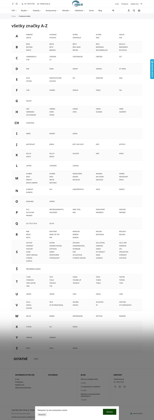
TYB (50, 286)
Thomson (30, 280)
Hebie (121, 109)
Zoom (75, 348)
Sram (98, 255)
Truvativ (76, 283)
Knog (121, 153)
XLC (50, 327)
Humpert (122, 112)
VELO (51, 302)
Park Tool (77, 209)
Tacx (51, 277)
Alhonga (52, 35)
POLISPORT (53, 212)
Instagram (17, 4)
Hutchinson (31, 115)
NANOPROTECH (78, 189)
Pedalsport (100, 209)
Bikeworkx (123, 47)
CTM (27, 60)
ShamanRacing (79, 246)
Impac (28, 134)
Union (28, 294)
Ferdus (75, 90)
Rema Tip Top (54, 234)
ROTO (28, 237)
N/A (50, 189)
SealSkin (76, 243)
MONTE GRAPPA (31, 183)
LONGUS (76, 166)
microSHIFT (123, 177)
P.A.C (27, 209)
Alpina (75, 35)
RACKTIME (53, 231)
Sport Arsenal (32, 255)
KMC (97, 153)
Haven (98, 109)
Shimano (99, 246)
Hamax (75, 109)
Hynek (51, 115)
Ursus (98, 294)
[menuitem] (15, 11)
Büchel (75, 50)
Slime (28, 252)
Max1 (51, 177)
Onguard (30, 201)
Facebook (13, 4)
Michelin (76, 180)
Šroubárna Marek (33, 269)
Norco (122, 189)
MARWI (121, 174)
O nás (117, 4)
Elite (28, 78)
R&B (27, 231)
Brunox (52, 50)
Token (98, 280)
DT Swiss (122, 69)
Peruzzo (122, 209)
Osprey (52, 201)
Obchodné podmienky (23, 388)
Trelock (52, 283)
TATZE (98, 277)
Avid (97, 38)
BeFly (75, 44)
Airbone (29, 35)
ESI (74, 78)
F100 (27, 90)
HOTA (75, 112)
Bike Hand (77, 47)
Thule (51, 280)
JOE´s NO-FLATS (78, 144)
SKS (120, 249)
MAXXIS (75, 177)
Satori (52, 243)
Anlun (121, 35)
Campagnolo (31, 57)
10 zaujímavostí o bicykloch (90, 387)
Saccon (29, 243)
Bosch (28, 50)
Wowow (122, 316)
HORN (51, 112)
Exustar (52, 81)
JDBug (51, 144)
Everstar (99, 78)
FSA (120, 90)
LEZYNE (28, 166)
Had (27, 109)
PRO (74, 212)
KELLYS (51, 153)
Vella (28, 302)
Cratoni (99, 57)
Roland (122, 234)
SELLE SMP (123, 243)
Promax (29, 215)
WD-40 (28, 316)
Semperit (29, 246)
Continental (78, 57)
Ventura (122, 302)
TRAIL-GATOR (31, 283)
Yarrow (52, 337)
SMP (74, 252)
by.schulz (123, 50)
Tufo (121, 283)
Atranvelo (77, 38)
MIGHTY (29, 180)
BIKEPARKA (100, 47)
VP (97, 305)
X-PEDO (28, 327)
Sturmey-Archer (79, 258)
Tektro (122, 277)
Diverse (99, 69)
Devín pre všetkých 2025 (89, 379)
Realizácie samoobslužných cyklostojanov (90, 395)
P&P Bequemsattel (56, 209)
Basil (28, 44)
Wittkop (99, 316)
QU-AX (51, 223)
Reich (28, 234)
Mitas (121, 180)
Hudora (99, 112)
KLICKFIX (76, 153)
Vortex (75, 305)
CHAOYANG (30, 123)
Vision (28, 305)
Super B (29, 261)
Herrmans (30, 112)
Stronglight (54, 258)
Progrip (122, 212)
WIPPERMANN (78, 316)
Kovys (28, 157)
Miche (51, 180)
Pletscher (30, 212)
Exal (121, 78)
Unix (74, 294)
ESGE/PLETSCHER (55, 78)
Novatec (29, 192)
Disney (75, 69)
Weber (51, 316)
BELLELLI (122, 44)
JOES (97, 144)
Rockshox (100, 234)
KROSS (51, 157)
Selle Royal (100, 243)
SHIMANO (122, 246)
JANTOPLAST (30, 144)
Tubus (98, 283)
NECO (98, 189)
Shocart (29, 249)
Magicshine (77, 174)
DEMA (51, 69)
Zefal (51, 348)
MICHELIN (99, 180)
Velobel (76, 302)
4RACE (36, 359)
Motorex (53, 183)
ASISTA (28, 38)
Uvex (121, 294)
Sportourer (54, 255)
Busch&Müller (101, 50)
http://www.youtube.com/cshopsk (124, 386)
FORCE (98, 90)
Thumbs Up (77, 280)
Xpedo (75, 327)
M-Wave (52, 174)
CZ (50, 60)
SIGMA (98, 249)
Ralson (99, 231)
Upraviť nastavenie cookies (22, 413)
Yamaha (29, 337)
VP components (125, 305)
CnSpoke (52, 57)
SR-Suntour (77, 255)
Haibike (52, 109)
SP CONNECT (100, 252)
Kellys (28, 153)
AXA (120, 38)
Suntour (122, 258)
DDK (27, 69)
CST (120, 57)
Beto (51, 47)
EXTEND (29, 81)
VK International (56, 305)
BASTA (51, 44)
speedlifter (123, 252)
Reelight (122, 231)
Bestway (29, 47)
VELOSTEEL (100, 302)
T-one (28, 277)
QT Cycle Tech (31, 223)
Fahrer (52, 90)
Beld (98, 44)
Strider (29, 258)
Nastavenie (42, 414)
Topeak (122, 280)
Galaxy (29, 101)
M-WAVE (29, 174)
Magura (99, 174)
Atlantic (52, 38)
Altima (98, 35)
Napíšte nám (135, 4)
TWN (28, 286)
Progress (99, 212)
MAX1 (28, 177)
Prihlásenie (124, 4)
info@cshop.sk (119, 379)
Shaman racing (55, 246)
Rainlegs (76, 231)
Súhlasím (109, 412)
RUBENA (76, 237)
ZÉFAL (28, 348)
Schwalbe (76, 249)
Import (52, 134)
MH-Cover (100, 177)
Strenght (123, 255)
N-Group (29, 189)
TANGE (75, 277)
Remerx (75, 234)
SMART (51, 252)
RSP (50, 237)
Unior (51, 294)
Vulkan (29, 308)
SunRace (99, 258)
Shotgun (53, 249)
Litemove (53, 166)
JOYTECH (122, 144)
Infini (75, 134)
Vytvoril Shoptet (137, 413)
